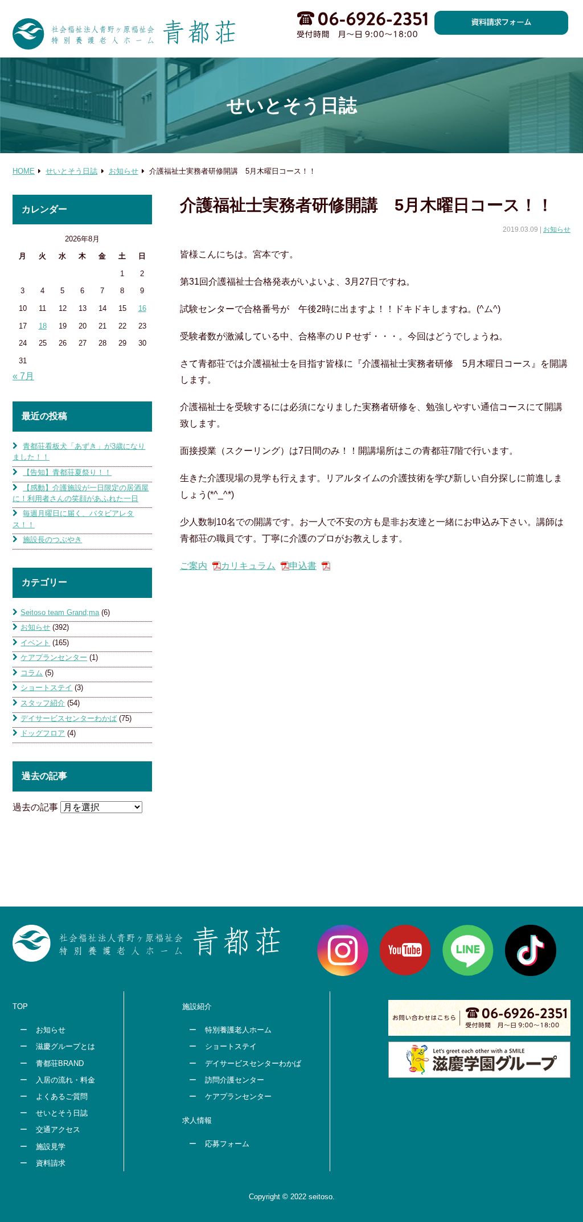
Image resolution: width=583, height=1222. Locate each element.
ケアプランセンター (53, 657)
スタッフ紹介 (42, 703)
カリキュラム (248, 566)
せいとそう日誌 (62, 1113)
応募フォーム (227, 1143)
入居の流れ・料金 (65, 1080)
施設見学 (50, 1146)
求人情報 (197, 1120)
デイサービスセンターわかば (68, 718)
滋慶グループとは (65, 1046)
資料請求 (50, 1163)
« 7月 (23, 376)
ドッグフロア (42, 733)
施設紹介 (197, 1006)
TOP (20, 1006)
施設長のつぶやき (52, 539)
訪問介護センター (234, 1080)
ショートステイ (46, 687)
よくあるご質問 (62, 1096)
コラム (31, 673)
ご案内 (193, 566)
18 (43, 326)
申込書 (303, 566)
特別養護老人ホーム (238, 1030)
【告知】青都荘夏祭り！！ (67, 472)
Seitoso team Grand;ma (59, 612)
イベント (35, 642)
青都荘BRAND (60, 1063)
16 (142, 308)
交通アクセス (58, 1129)
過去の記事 (35, 807)
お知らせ (556, 229)
